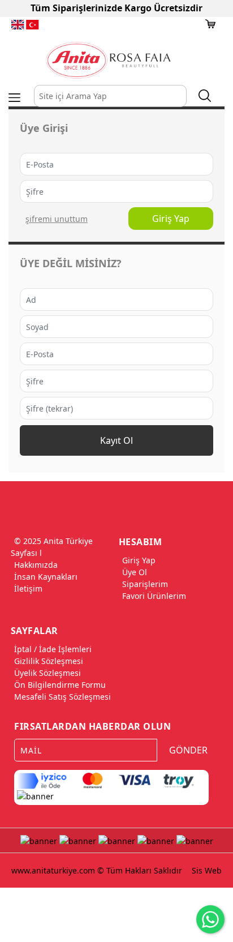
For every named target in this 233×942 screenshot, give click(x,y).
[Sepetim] (210, 24)
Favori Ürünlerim (154, 595)
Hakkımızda (36, 564)
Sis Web (207, 870)
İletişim (28, 588)
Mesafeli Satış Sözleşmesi (62, 696)
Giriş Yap (170, 218)
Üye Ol (134, 572)
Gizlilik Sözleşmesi (48, 661)
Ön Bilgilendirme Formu (60, 684)
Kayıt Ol (116, 440)
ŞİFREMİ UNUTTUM (56, 218)
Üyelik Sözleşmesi (47, 672)
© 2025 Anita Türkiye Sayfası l (52, 547)
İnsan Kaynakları (45, 576)
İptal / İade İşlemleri (53, 649)
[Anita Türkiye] (108, 60)
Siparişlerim (145, 584)
